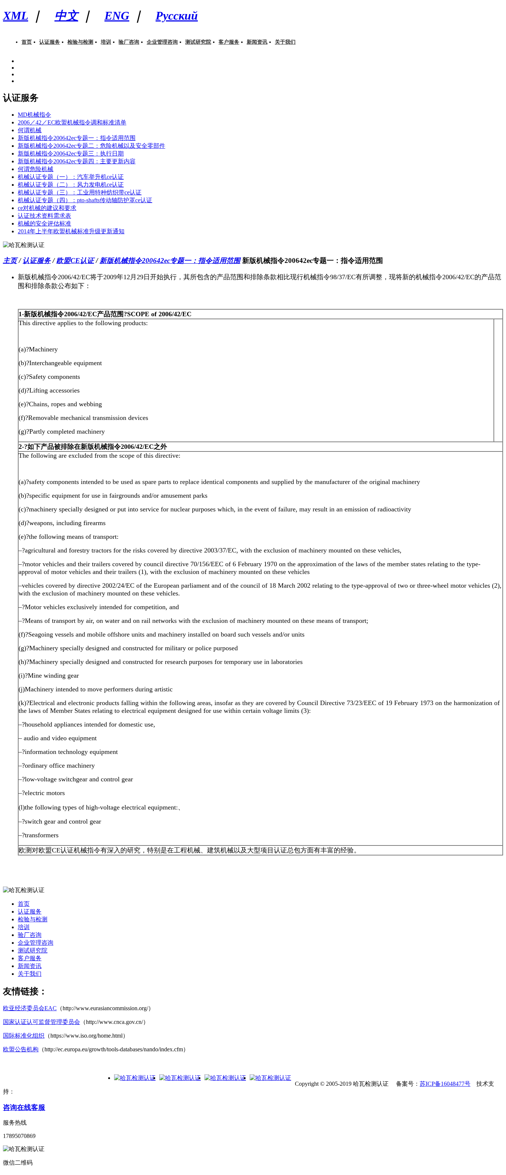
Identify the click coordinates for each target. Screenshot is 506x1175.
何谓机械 (29, 130)
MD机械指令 (34, 114)
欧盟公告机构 (21, 1049)
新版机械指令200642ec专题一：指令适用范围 (77, 138)
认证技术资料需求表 (44, 216)
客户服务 (229, 42)
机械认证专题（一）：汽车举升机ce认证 (71, 177)
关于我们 (285, 42)
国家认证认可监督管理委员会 (41, 1022)
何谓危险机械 (35, 169)
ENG (116, 15)
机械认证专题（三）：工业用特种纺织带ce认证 (80, 192)
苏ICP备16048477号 (445, 1084)
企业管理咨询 (162, 42)
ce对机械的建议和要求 (47, 208)
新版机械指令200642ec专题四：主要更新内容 (77, 161)
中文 (66, 15)
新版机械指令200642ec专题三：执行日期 (71, 153)
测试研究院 (198, 42)
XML (15, 15)
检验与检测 (80, 42)
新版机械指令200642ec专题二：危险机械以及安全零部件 (91, 146)
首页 (26, 42)
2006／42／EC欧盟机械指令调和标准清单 (72, 122)
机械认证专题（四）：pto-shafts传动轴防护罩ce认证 (85, 200)
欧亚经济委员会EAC (30, 1008)
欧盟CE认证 (75, 260)
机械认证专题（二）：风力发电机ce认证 (71, 184)
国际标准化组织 (23, 1035)
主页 (10, 260)
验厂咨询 (129, 42)
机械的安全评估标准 (44, 223)
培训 (106, 42)
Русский (177, 15)
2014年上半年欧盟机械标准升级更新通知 (71, 231)
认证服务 (49, 42)
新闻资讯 (257, 42)
